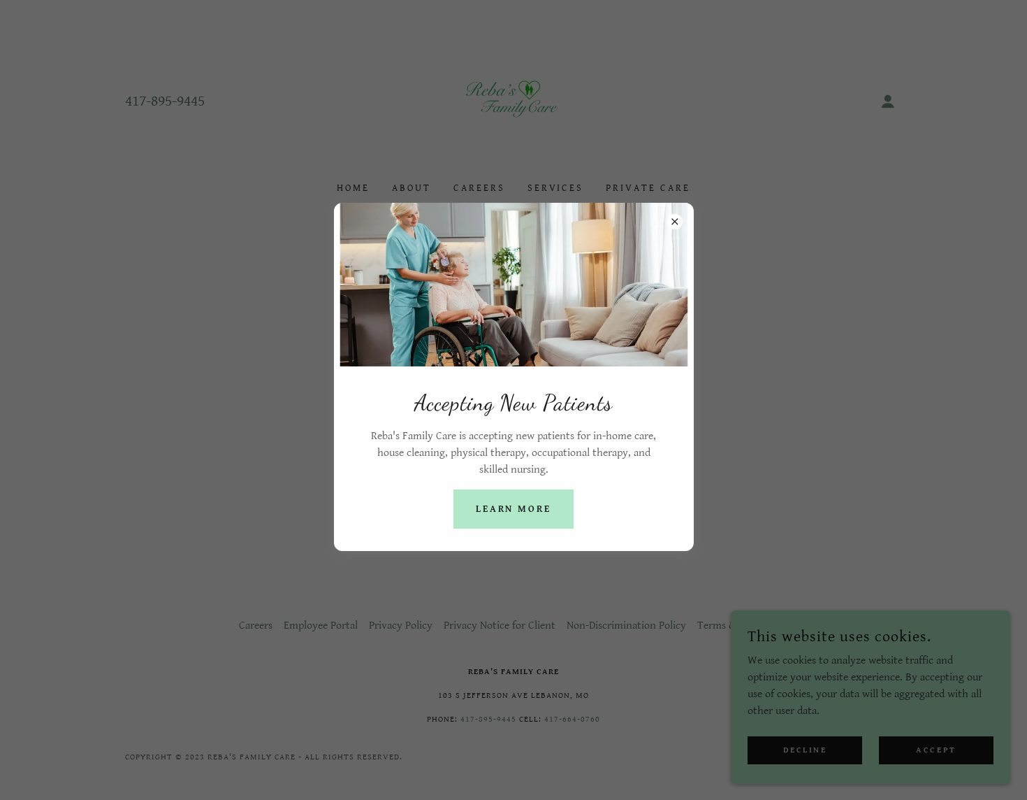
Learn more (514, 509)
